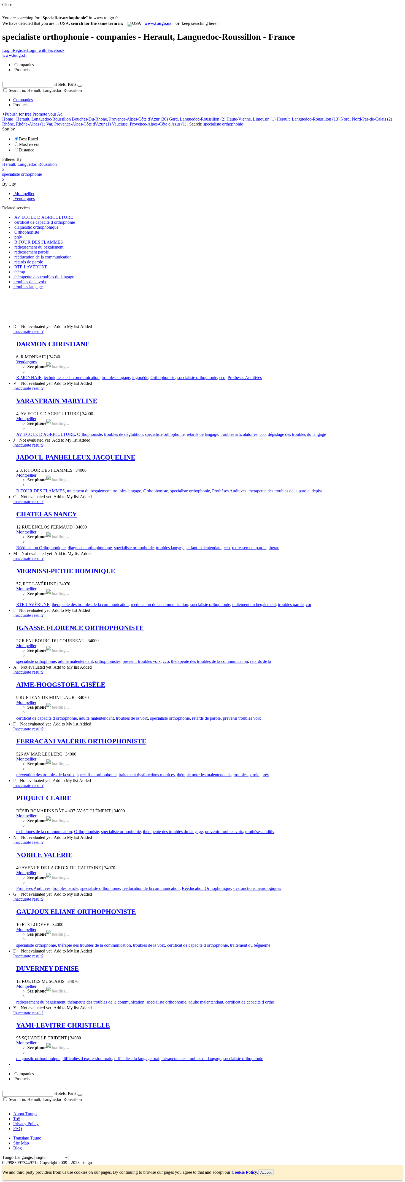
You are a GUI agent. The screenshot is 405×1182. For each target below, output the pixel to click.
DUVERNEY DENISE (47, 968)
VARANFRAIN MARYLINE (56, 400)
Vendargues (26, 361)
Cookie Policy (244, 1172)
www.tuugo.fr (14, 55)
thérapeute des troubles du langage (173, 831)
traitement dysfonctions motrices (147, 774)
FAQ (17, 1128)
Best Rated (28, 139)
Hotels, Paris (65, 84)
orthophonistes (107, 661)
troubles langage (116, 377)
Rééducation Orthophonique (41, 547)
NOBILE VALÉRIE (44, 854)
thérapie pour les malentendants (204, 774)
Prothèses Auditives (245, 377)
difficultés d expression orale (87, 1058)
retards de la (260, 661)
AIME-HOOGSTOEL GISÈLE (60, 684)
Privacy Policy (26, 1123)
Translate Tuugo (27, 1138)
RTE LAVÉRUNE (33, 604)
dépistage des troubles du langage (297, 434)
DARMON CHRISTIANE (53, 344)
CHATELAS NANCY (46, 514)
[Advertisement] (102, 306)
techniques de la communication (71, 377)
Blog (17, 1148)
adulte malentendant (75, 661)
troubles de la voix (132, 718)
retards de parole (206, 718)
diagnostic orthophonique (90, 547)
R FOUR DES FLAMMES (40, 491)
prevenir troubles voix (142, 661)
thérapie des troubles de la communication (94, 945)
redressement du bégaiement (40, 1002)
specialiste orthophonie (197, 377)
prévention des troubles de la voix (45, 774)
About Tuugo (25, 1113)
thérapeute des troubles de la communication (90, 604)
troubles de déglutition (123, 434)
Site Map (21, 1143)
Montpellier (26, 418)
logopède (140, 377)
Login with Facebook (45, 50)
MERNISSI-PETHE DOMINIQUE (65, 571)
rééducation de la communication (159, 604)
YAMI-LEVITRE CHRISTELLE (63, 1025)
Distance (26, 150)
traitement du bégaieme (250, 945)
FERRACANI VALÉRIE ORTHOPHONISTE (81, 741)
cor (308, 604)
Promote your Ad (48, 114)
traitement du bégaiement (88, 491)
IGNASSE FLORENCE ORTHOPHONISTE (80, 627)
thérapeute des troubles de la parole (279, 491)
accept (266, 1172)
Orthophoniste (162, 377)
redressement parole (249, 547)
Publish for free (16, 114)
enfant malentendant (204, 547)
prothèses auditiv (259, 831)
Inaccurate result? (28, 331)
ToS (16, 1118)
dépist (317, 491)
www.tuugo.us (157, 23)
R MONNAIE (29, 377)
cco (222, 377)
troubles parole (291, 604)
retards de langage (202, 434)
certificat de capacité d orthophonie (46, 718)
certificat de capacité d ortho (249, 1002)
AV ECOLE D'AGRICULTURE (45, 434)
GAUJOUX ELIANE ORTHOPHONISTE (76, 911)
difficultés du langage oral (136, 1058)
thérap (274, 547)
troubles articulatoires (238, 434)
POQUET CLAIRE (43, 798)
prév (265, 774)
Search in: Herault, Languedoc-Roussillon (45, 90)
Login (7, 50)
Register (20, 50)
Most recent (29, 144)
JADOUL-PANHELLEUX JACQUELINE (75, 457)
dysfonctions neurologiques (257, 888)
